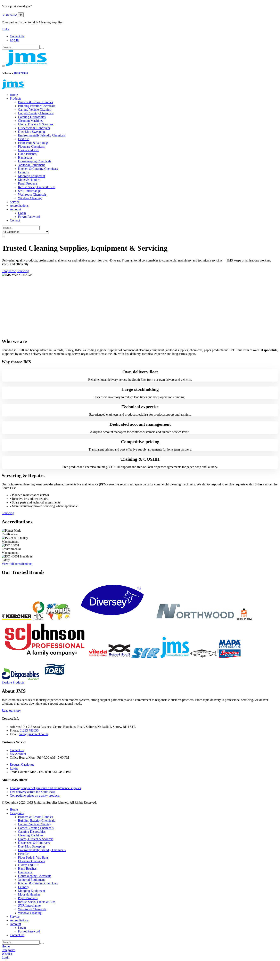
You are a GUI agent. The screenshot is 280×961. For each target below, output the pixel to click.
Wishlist (7, 953)
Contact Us (17, 36)
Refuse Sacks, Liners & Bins (36, 187)
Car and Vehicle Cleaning (34, 109)
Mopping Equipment (31, 176)
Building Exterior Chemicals (36, 106)
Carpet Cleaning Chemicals (35, 113)
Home (14, 94)
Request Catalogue (22, 764)
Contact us (17, 750)
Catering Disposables (32, 117)
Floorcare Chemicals (31, 146)
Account (15, 209)
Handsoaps (25, 157)
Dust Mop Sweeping (31, 131)
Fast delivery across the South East (32, 792)
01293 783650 (21, 73)
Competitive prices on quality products (35, 795)
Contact (15, 220)
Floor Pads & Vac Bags (33, 142)
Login (22, 213)
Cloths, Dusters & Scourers (35, 124)
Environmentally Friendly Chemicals (42, 135)
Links (5, 29)
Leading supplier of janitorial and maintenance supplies (45, 788)
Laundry (23, 172)
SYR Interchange (29, 191)
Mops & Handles (29, 179)
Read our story (11, 710)
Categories (17, 813)
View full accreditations (17, 563)
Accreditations (19, 205)
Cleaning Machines (30, 120)
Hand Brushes (27, 154)
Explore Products (13, 682)
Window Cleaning (30, 198)
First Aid (23, 139)
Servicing (23, 271)
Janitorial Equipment (31, 165)
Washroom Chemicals (32, 194)
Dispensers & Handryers (34, 128)
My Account (18, 754)
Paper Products (28, 183)
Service (14, 202)
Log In (14, 40)
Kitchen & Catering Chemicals (38, 168)
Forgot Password (29, 216)
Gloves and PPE (28, 150)
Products (15, 98)
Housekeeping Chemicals (34, 161)
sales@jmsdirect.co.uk (33, 734)
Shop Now (9, 271)
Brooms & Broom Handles (35, 102)
